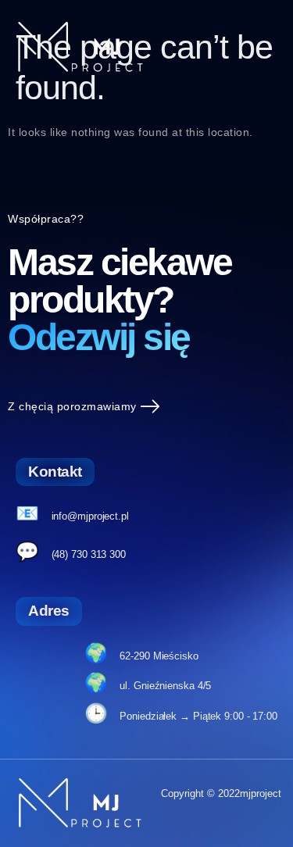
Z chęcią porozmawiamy (72, 406)
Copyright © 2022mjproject (221, 793)
